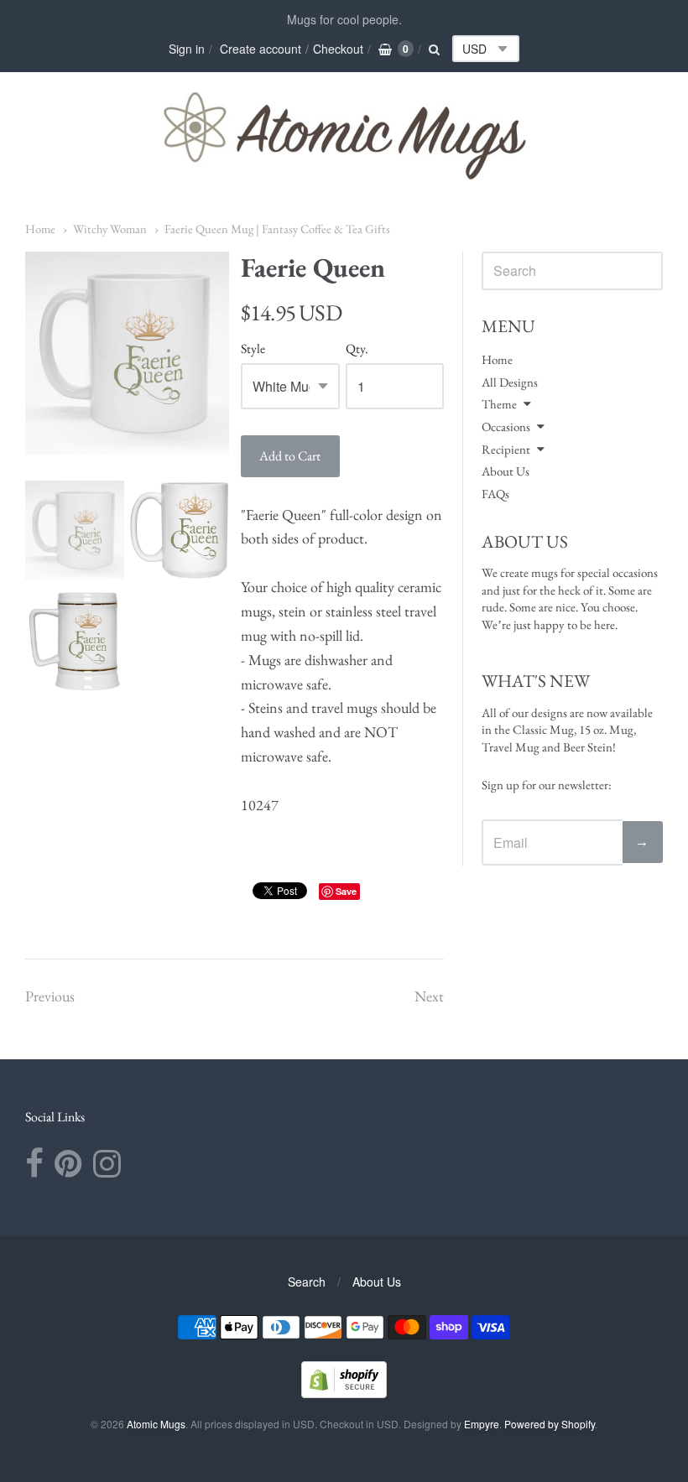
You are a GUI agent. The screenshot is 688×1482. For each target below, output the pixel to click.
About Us (505, 471)
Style (253, 349)
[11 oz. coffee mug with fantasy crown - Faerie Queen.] (74, 530)
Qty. (357, 349)
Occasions (506, 426)
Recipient (506, 449)
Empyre (481, 1424)
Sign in (187, 48)
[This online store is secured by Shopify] (344, 1392)
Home (40, 229)
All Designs (510, 382)
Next (429, 996)
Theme (499, 404)
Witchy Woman (110, 229)
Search (307, 1281)
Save (346, 891)
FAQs (495, 494)
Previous (50, 996)
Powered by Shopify (549, 1424)
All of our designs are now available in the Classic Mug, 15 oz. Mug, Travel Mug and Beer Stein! (567, 730)
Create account (260, 48)
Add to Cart (290, 456)
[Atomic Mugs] (344, 135)
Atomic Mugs (156, 1424)
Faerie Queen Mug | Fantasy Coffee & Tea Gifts (277, 229)
